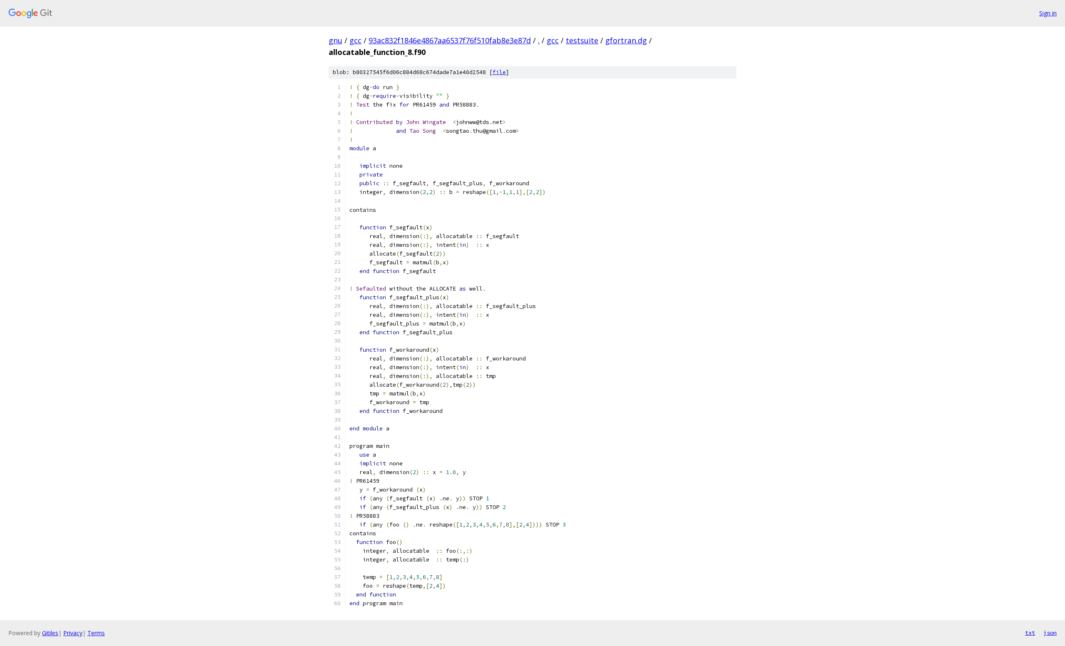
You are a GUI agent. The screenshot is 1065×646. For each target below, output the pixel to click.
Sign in (1048, 13)
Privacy (72, 633)
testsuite (582, 40)
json (1050, 632)
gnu (335, 40)
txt (1030, 632)
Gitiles (50, 633)
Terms (96, 633)
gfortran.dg (626, 40)
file (499, 72)
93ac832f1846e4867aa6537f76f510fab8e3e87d (450, 40)
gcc (355, 40)
